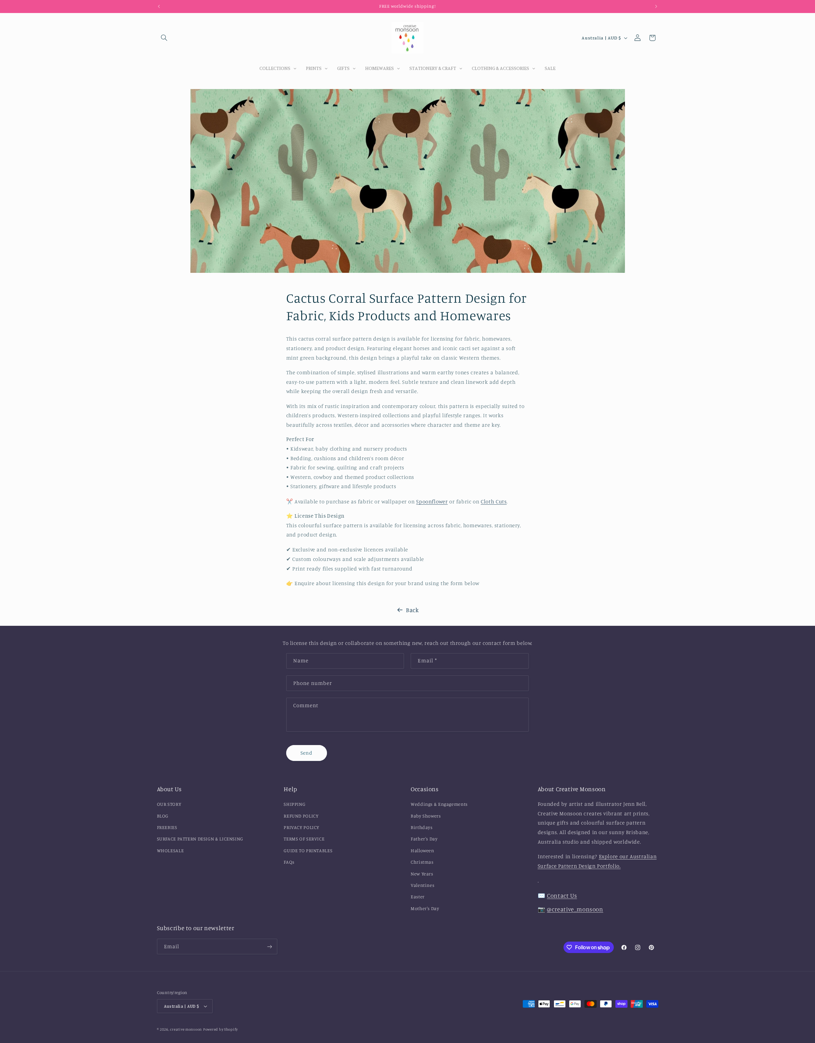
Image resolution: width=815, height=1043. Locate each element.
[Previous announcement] (159, 6)
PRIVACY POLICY (301, 827)
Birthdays (422, 827)
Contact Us (562, 895)
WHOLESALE (170, 850)
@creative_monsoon (575, 909)
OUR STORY (169, 804)
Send (306, 753)
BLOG (163, 816)
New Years (422, 873)
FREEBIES (167, 827)
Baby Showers (426, 816)
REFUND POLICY (301, 816)
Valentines (422, 885)
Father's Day (424, 838)
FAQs (289, 862)
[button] (164, 38)
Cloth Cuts (494, 501)
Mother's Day (425, 908)
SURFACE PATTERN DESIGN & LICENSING (200, 838)
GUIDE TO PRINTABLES (308, 850)
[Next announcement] (656, 6)
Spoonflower (432, 501)
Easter (418, 896)
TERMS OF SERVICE (304, 838)
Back (412, 609)
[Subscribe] (269, 946)
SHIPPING (294, 804)
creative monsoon (186, 1029)
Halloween (422, 850)
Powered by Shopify (220, 1029)
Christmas (422, 862)
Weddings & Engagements (439, 804)
